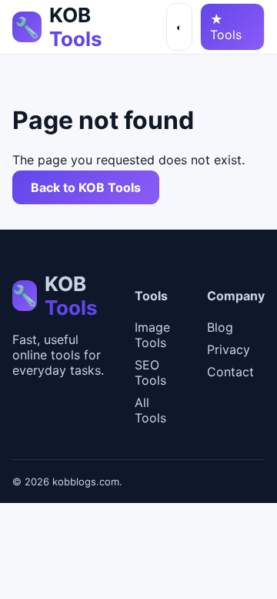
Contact (230, 371)
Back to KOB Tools (86, 187)
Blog (220, 327)
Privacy (228, 349)
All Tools (150, 410)
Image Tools (152, 334)
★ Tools (226, 27)
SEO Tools (150, 372)
